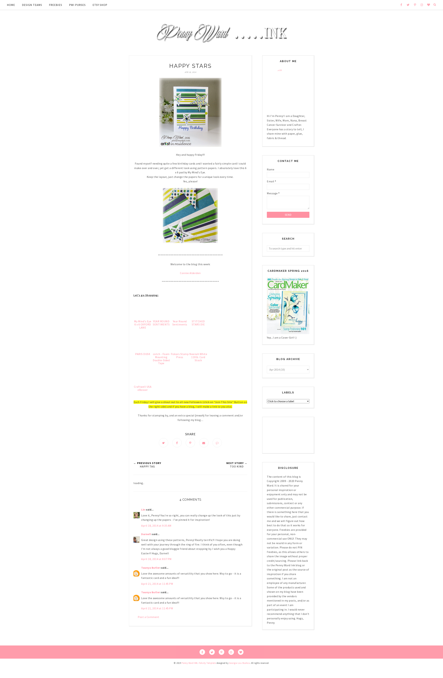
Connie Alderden (190, 273)
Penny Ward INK (190, 663)
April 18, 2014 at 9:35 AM (156, 525)
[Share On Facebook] (177, 442)
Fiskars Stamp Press (180, 355)
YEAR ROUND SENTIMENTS (161, 323)
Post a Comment (148, 617)
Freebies (55, 5)
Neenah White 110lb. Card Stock (198, 357)
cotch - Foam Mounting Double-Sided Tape (161, 358)
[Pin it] (190, 442)
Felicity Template (207, 663)
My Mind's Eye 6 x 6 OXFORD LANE (142, 324)
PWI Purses (77, 5)
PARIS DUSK (142, 354)
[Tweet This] (163, 442)
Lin (143, 509)
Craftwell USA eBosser (143, 388)
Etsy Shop (100, 5)
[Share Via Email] (204, 442)
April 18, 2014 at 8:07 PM (156, 559)
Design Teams (32, 5)
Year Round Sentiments (179, 323)
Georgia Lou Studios (239, 663)
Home (11, 5)
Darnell (146, 534)
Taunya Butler (150, 567)
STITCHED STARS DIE (198, 323)
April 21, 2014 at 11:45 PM (157, 583)
